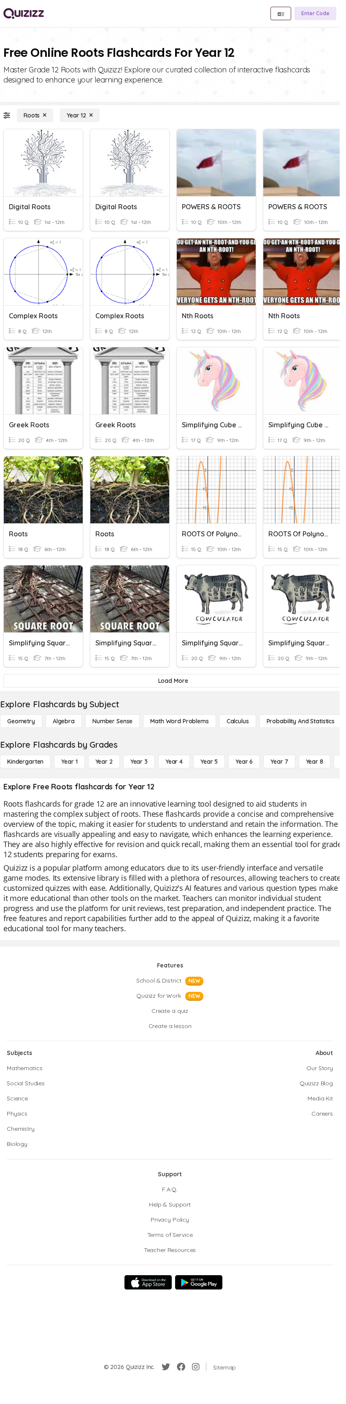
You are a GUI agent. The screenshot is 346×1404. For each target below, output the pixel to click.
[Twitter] (166, 1367)
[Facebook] (181, 1367)
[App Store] (148, 1282)
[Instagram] (196, 1367)
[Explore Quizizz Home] (23, 13)
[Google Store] (198, 1282)
